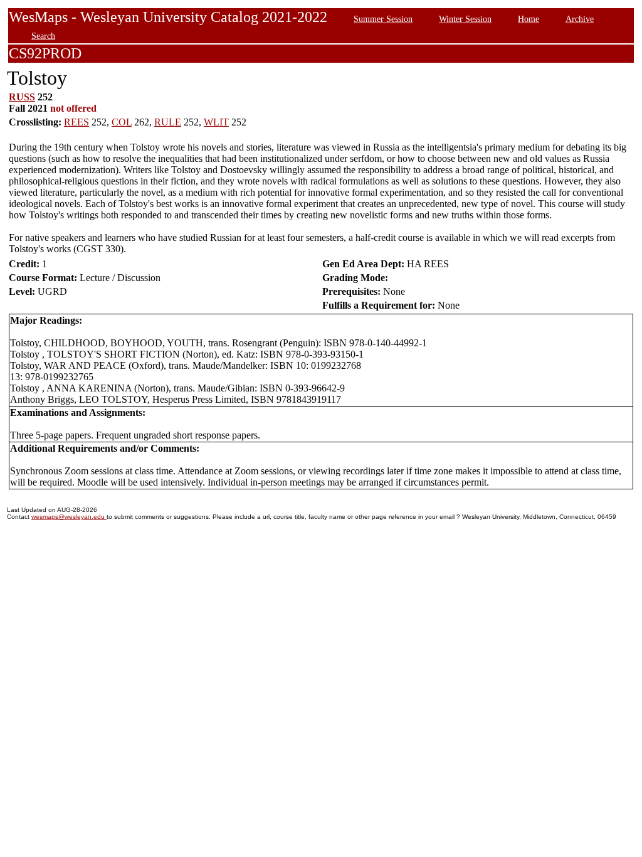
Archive (580, 19)
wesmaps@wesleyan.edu (69, 516)
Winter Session (465, 19)
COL (122, 122)
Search (43, 36)
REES (76, 122)
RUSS (22, 97)
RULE (167, 122)
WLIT (216, 122)
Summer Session (383, 19)
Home (528, 19)
